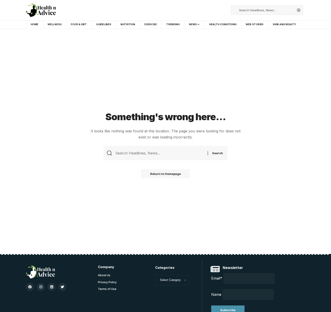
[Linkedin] (52, 287)
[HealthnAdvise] (41, 10)
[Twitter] (62, 287)
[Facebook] (30, 287)
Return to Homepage (165, 174)
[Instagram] (41, 287)
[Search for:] (160, 153)
